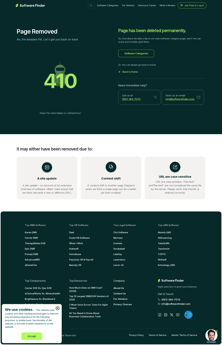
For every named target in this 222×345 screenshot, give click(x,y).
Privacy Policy (136, 335)
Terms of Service (157, 335)
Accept (32, 336)
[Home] (30, 5)
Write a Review (167, 5)
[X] (172, 315)
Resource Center (147, 5)
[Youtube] (178, 315)
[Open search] (91, 5)
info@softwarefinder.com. (180, 99)
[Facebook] (159, 315)
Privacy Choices (122, 304)
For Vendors (128, 5)
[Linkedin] (165, 315)
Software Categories (107, 5)
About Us (118, 288)
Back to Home (130, 71)
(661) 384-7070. (131, 99)
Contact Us (119, 293)
